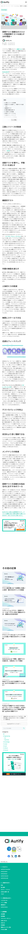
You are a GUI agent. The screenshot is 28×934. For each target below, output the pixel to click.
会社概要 (3, 914)
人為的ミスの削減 (9, 111)
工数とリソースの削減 (10, 102)
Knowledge (16, 6)
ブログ (2, 894)
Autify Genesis (4, 876)
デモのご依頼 (4, 929)
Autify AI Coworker (5, 869)
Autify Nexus (4, 873)
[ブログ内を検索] (24, 728)
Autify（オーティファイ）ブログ (7, 6)
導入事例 (3, 887)
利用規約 (3, 925)
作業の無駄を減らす (10, 110)
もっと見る (14, 120)
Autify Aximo (4, 871)
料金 (2, 885)
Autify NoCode (4, 878)
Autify (8, 150)
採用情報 (3, 916)
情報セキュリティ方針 (6, 927)
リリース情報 (4, 902)
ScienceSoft (5, 72)
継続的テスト (8, 108)
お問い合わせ (4, 920)
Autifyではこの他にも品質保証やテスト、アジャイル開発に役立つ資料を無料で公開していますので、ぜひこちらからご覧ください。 (14, 513)
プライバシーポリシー (6, 918)
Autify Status (4, 907)
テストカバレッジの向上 (11, 117)
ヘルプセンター (4, 900)
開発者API (3, 905)
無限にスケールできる (10, 113)
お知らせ (3, 923)
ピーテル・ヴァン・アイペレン (13, 236)
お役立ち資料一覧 (5, 891)
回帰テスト (19, 49)
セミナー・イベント (5, 889)
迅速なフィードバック (10, 115)
